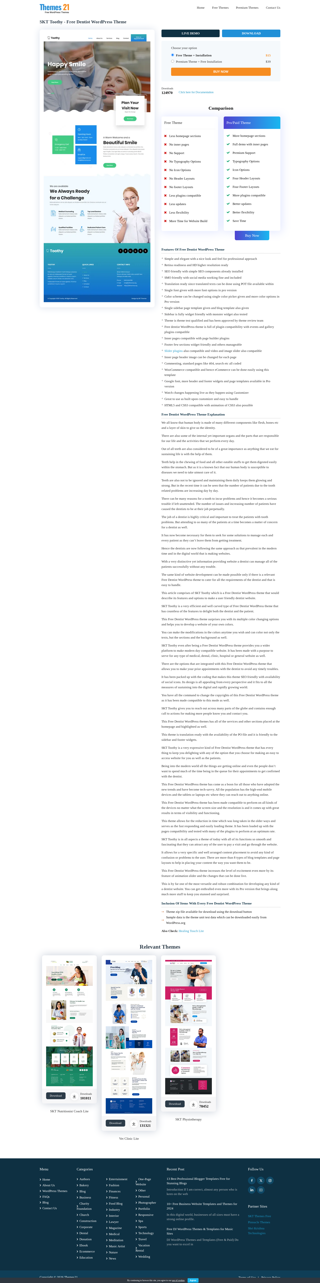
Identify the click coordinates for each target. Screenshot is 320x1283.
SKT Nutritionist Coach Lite (69, 1111)
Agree (193, 1280)
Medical (114, 1234)
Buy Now (252, 235)
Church (84, 1215)
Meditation (116, 1240)
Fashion (114, 1185)
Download (251, 33)
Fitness (113, 1197)
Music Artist (117, 1246)
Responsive (146, 1215)
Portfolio (144, 1209)
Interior (114, 1216)
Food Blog (116, 1203)
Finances (115, 1191)
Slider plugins (173, 351)
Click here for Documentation (196, 92)
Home (201, 7)
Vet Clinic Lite (129, 1138)
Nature (113, 1252)
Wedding (144, 1256)
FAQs (46, 1196)
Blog (45, 1202)
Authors (84, 1179)
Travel (142, 1239)
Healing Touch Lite (191, 931)
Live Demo (191, 33)
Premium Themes (247, 7)
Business (85, 1197)
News (112, 1258)
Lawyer (114, 1222)
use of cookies (178, 1280)
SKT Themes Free (259, 1216)
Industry (114, 1209)
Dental (83, 1233)
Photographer (147, 1202)
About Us (48, 1185)
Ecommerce (87, 1251)
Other (142, 1190)
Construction (87, 1221)
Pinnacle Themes (259, 1222)
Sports (142, 1227)
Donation (85, 1239)
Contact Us (273, 7)
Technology (146, 1233)
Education (86, 1257)
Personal (144, 1196)
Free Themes (220, 7)
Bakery (84, 1185)
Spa (140, 1221)
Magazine (115, 1228)
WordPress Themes (54, 1191)
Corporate (86, 1227)
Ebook (83, 1245)
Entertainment (118, 1179)
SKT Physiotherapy (188, 1119)
